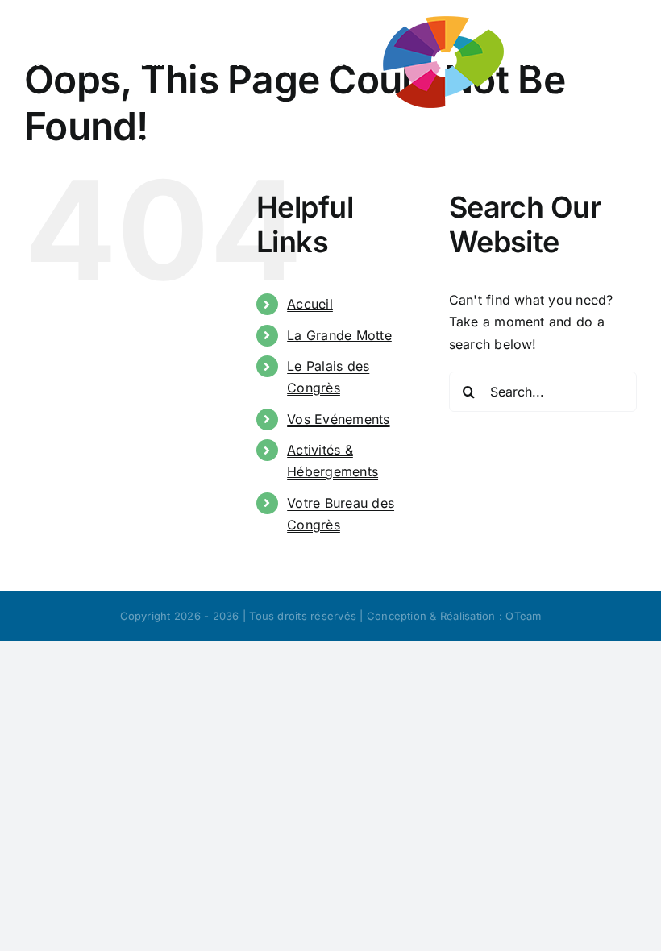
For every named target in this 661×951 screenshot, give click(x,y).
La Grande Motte (339, 335)
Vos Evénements (338, 419)
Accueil (310, 304)
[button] (503, 142)
